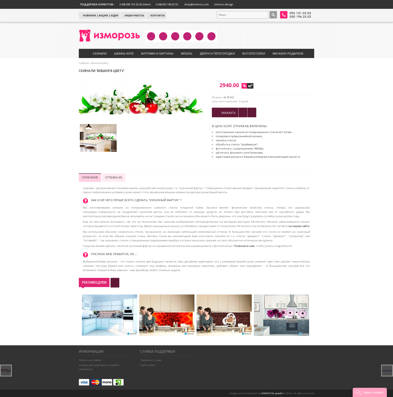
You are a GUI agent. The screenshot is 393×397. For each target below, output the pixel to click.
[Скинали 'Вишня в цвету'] (98, 138)
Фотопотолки (253, 53)
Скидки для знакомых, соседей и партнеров (99, 367)
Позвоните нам (244, 246)
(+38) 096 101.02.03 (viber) (135, 4)
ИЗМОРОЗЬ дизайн (272, 393)
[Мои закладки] (251, 112)
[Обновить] (115, 282)
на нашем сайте (298, 226)
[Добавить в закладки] (242, 112)
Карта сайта (147, 365)
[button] (370, 392)
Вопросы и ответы (90, 360)
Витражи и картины (157, 53)
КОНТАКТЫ (157, 15)
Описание (90, 177)
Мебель (186, 53)
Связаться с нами (150, 360)
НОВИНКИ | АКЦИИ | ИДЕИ (100, 15)
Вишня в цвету (99, 63)
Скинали (100, 53)
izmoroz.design (223, 4)
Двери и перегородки (217, 53)
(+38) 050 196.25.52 (167, 4)
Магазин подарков (287, 53)
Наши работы (134, 15)
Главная (84, 63)
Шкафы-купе (124, 53)
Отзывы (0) (113, 177)
